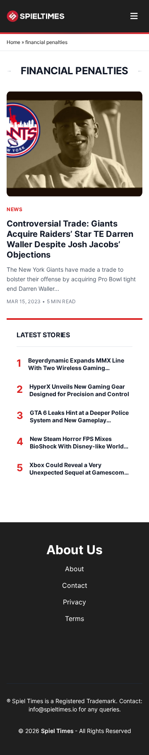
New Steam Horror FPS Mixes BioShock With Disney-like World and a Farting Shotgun (77, 442)
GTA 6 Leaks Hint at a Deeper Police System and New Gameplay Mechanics (79, 416)
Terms (74, 618)
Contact (74, 585)
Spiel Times (58, 730)
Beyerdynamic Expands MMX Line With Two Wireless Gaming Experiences (76, 364)
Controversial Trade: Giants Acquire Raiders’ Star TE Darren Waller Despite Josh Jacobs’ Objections (70, 239)
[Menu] (133, 16)
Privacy (74, 602)
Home (13, 42)
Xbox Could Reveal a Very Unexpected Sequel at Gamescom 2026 (76, 468)
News (14, 209)
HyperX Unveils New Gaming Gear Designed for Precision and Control (79, 390)
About (74, 569)
